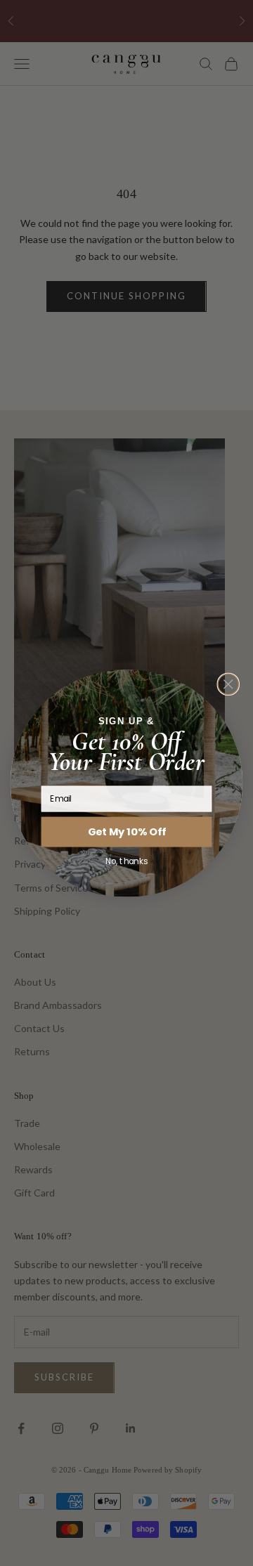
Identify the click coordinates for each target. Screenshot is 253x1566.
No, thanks (126, 861)
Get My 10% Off (127, 831)
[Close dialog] (228, 684)
